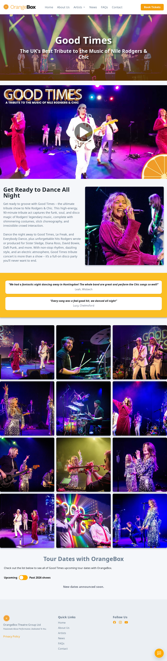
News (93, 7)
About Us (63, 7)
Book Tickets (152, 7)
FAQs (104, 7)
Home (49, 7)
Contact (117, 7)
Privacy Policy (11, 636)
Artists (78, 7)
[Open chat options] (159, 653)
